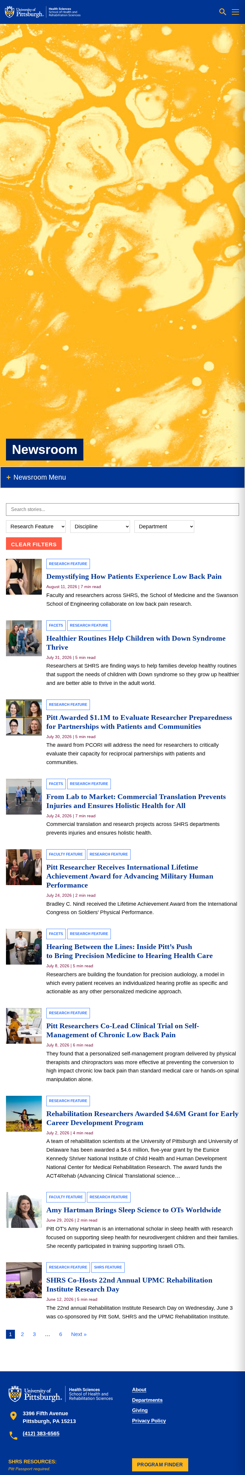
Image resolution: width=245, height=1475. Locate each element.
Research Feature (68, 564)
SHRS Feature (108, 1267)
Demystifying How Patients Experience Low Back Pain (134, 576)
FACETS (56, 625)
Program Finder (160, 1464)
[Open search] (223, 12)
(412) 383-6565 (41, 1433)
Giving (140, 1410)
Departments (147, 1400)
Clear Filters (34, 544)
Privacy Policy (149, 1421)
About (139, 1390)
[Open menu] (235, 12)
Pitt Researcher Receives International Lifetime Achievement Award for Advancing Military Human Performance (129, 876)
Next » (79, 1334)
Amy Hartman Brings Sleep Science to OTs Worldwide (134, 1210)
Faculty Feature (66, 854)
